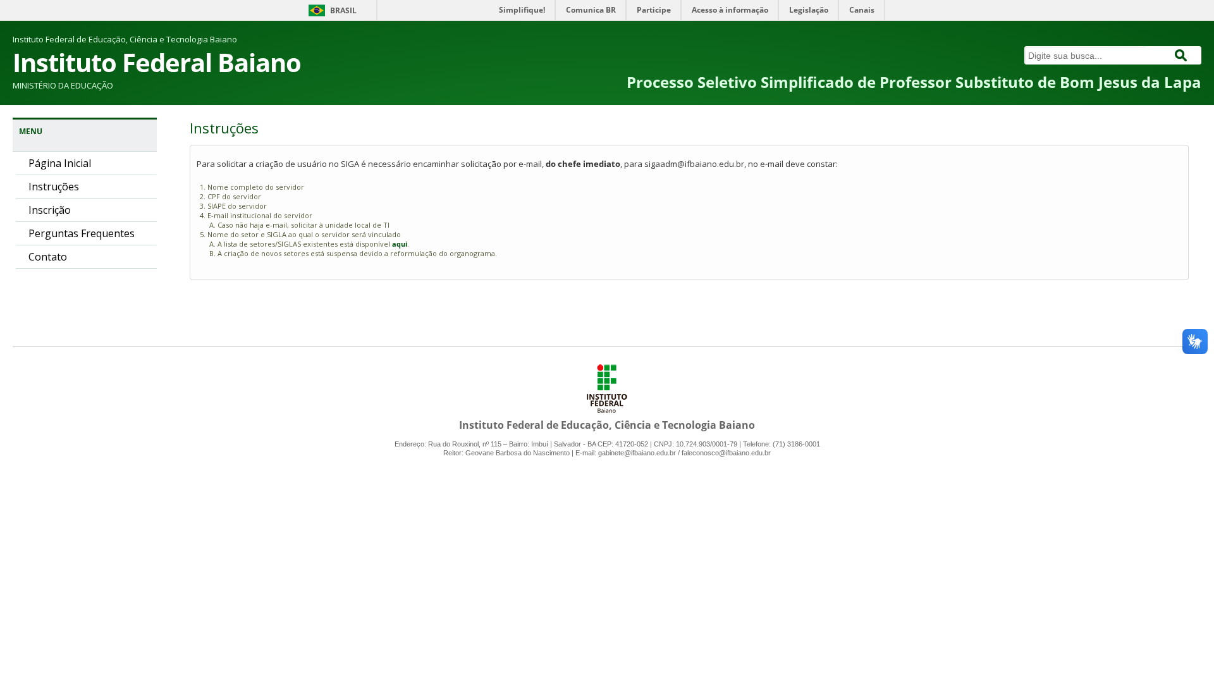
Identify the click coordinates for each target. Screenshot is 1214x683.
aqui (399, 244)
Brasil (343, 10)
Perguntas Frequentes (81, 233)
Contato (47, 257)
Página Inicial (59, 163)
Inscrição (49, 210)
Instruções (53, 187)
